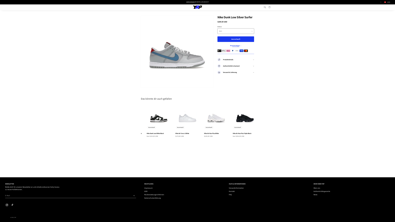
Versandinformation (236, 188)
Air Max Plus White (209, 133)
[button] (265, 7)
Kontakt (232, 191)
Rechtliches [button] (148, 184)
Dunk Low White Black (153, 133)
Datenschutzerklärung (152, 198)
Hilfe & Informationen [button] (237, 184)
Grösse (219, 27)
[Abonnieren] (134, 195)
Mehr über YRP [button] (319, 184)
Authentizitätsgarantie (322, 191)
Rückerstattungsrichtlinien (154, 195)
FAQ (230, 195)
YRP (15, 217)
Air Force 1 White (180, 133)
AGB (145, 191)
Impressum (148, 188)
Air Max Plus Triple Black (240, 133)
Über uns (317, 188)
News (315, 195)
